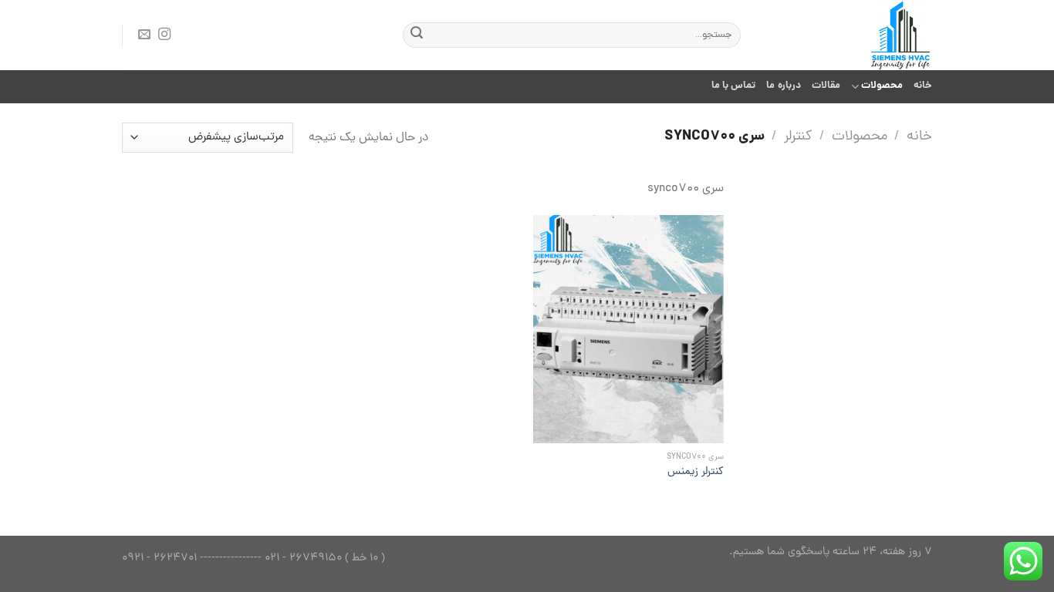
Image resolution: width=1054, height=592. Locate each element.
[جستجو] (417, 35)
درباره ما (783, 86)
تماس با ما (733, 86)
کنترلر (798, 137)
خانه (923, 86)
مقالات (826, 86)
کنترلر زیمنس (695, 472)
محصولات (882, 86)
